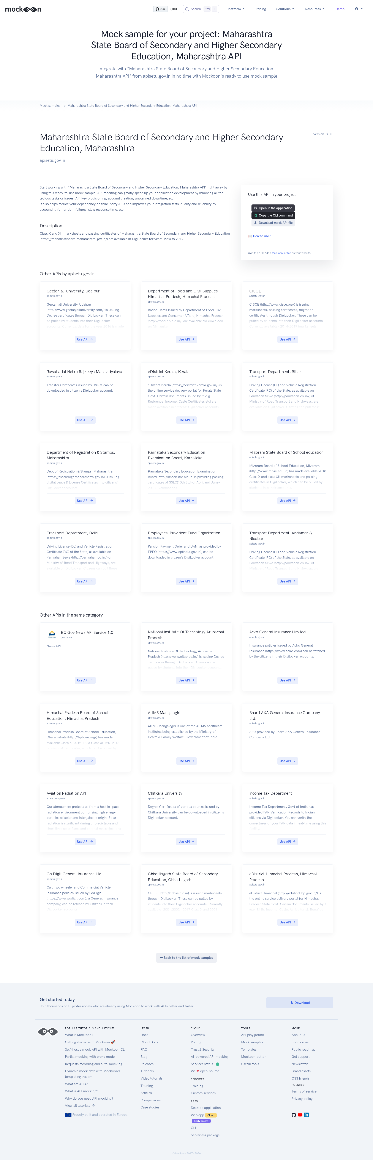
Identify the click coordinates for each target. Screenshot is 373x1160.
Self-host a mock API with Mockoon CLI (95, 1049)
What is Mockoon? (79, 1035)
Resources (313, 9)
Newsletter (300, 1064)
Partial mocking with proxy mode (90, 1057)
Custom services (203, 1093)
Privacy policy (302, 1099)
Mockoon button (281, 252)
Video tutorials (152, 1078)
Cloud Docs (149, 1042)
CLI (193, 1128)
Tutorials (147, 1071)
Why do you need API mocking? (89, 1098)
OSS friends (301, 1078)
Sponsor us (300, 1042)
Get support (301, 1057)
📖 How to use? (259, 236)
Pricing (261, 9)
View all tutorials (77, 1105)
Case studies (150, 1107)
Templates (248, 1049)
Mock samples (50, 106)
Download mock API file (276, 223)
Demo (340, 9)
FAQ (144, 1049)
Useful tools (250, 1064)
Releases (147, 1064)
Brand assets (301, 1071)
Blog (144, 1057)
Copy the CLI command (276, 215)
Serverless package (205, 1135)
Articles (146, 1093)
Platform (235, 9)
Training (147, 1086)
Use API (82, 339)
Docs (144, 1035)
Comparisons (151, 1100)
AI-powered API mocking (210, 1057)
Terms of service (304, 1091)
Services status (205, 1064)
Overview (198, 1035)
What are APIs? (76, 1084)
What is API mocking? (81, 1091)
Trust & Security (203, 1049)
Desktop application (206, 1108)
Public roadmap (303, 1049)
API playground (252, 1035)
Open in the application (275, 208)
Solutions (283, 9)
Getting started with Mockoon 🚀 (90, 1042)
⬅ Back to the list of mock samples (186, 958)
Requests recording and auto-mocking (93, 1064)
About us (298, 1035)
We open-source (205, 1071)
